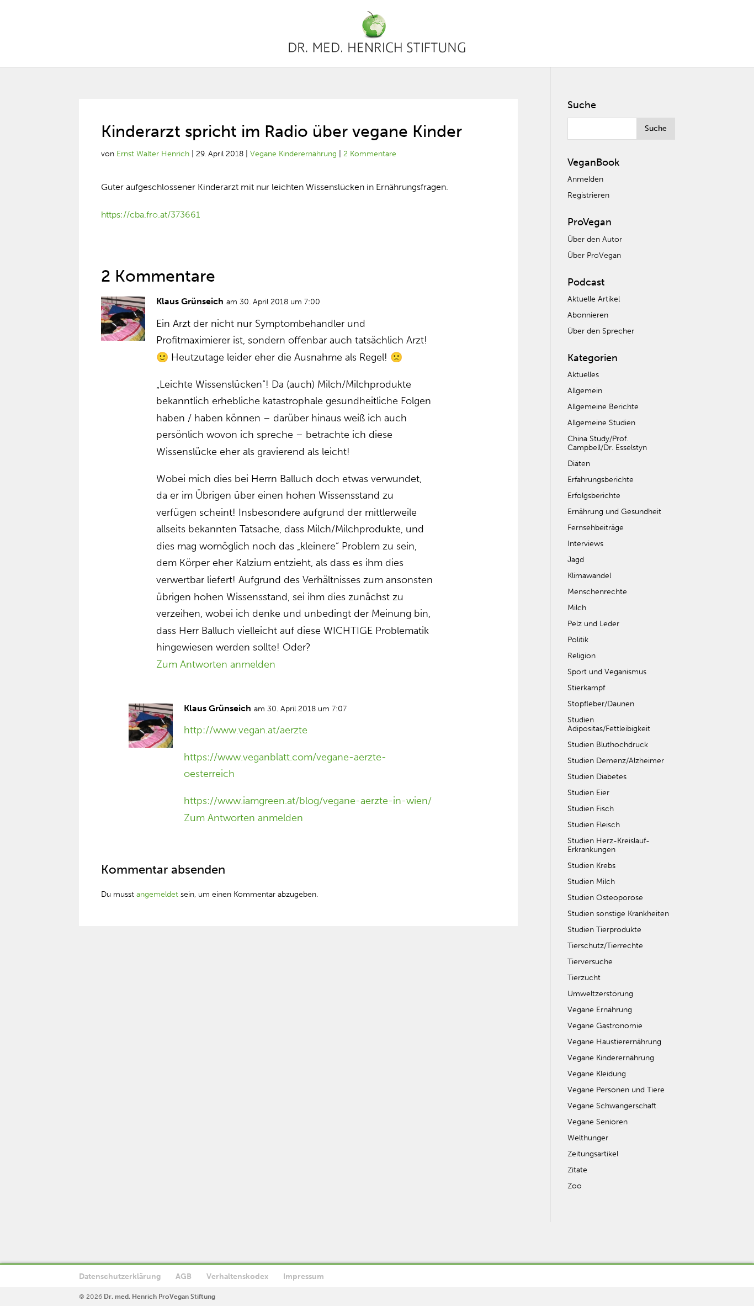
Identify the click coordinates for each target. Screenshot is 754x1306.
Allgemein (584, 390)
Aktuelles (583, 374)
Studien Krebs (591, 865)
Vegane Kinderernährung (293, 153)
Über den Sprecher (600, 331)
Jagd (575, 559)
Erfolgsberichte (593, 495)
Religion (581, 655)
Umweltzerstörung (600, 993)
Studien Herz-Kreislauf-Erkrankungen (608, 845)
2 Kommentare (369, 153)
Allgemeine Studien (601, 422)
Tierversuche (590, 961)
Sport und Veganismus (606, 671)
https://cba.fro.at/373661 (150, 214)
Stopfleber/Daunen (600, 703)
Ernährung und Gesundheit (614, 511)
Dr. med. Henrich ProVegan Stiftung (159, 1296)
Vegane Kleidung (596, 1073)
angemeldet (157, 894)
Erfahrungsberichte (600, 479)
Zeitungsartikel (592, 1154)
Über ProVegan (594, 255)
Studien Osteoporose (605, 897)
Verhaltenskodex (237, 1276)
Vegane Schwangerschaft (611, 1106)
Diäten (578, 463)
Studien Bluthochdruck (607, 744)
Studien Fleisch (593, 824)
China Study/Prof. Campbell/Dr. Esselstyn (607, 443)
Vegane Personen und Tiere (616, 1089)
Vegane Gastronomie (605, 1025)
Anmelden (585, 179)
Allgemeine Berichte (603, 406)
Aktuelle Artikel (593, 299)
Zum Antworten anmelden (215, 664)
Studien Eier (588, 792)
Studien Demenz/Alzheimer (615, 760)
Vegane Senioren (597, 1122)
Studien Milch (591, 881)
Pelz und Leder (593, 623)
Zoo (574, 1186)
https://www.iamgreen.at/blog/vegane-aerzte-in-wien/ (308, 801)
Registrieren (588, 195)
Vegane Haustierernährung (614, 1041)
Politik (577, 639)
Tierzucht (584, 977)
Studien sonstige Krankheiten (618, 913)
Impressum (303, 1276)
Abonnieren (587, 315)
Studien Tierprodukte (604, 929)
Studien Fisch (590, 808)
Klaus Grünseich (190, 301)
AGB (184, 1276)
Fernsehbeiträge (595, 527)
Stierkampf (586, 687)
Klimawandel (589, 575)
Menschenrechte (597, 591)
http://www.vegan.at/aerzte (245, 730)
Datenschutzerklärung (120, 1276)
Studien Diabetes (596, 776)
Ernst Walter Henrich (152, 153)
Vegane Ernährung (599, 1009)
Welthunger (587, 1138)
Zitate (577, 1170)
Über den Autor (594, 239)
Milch (576, 607)
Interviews (585, 543)
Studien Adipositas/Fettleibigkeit (608, 724)
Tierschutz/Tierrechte (605, 945)
